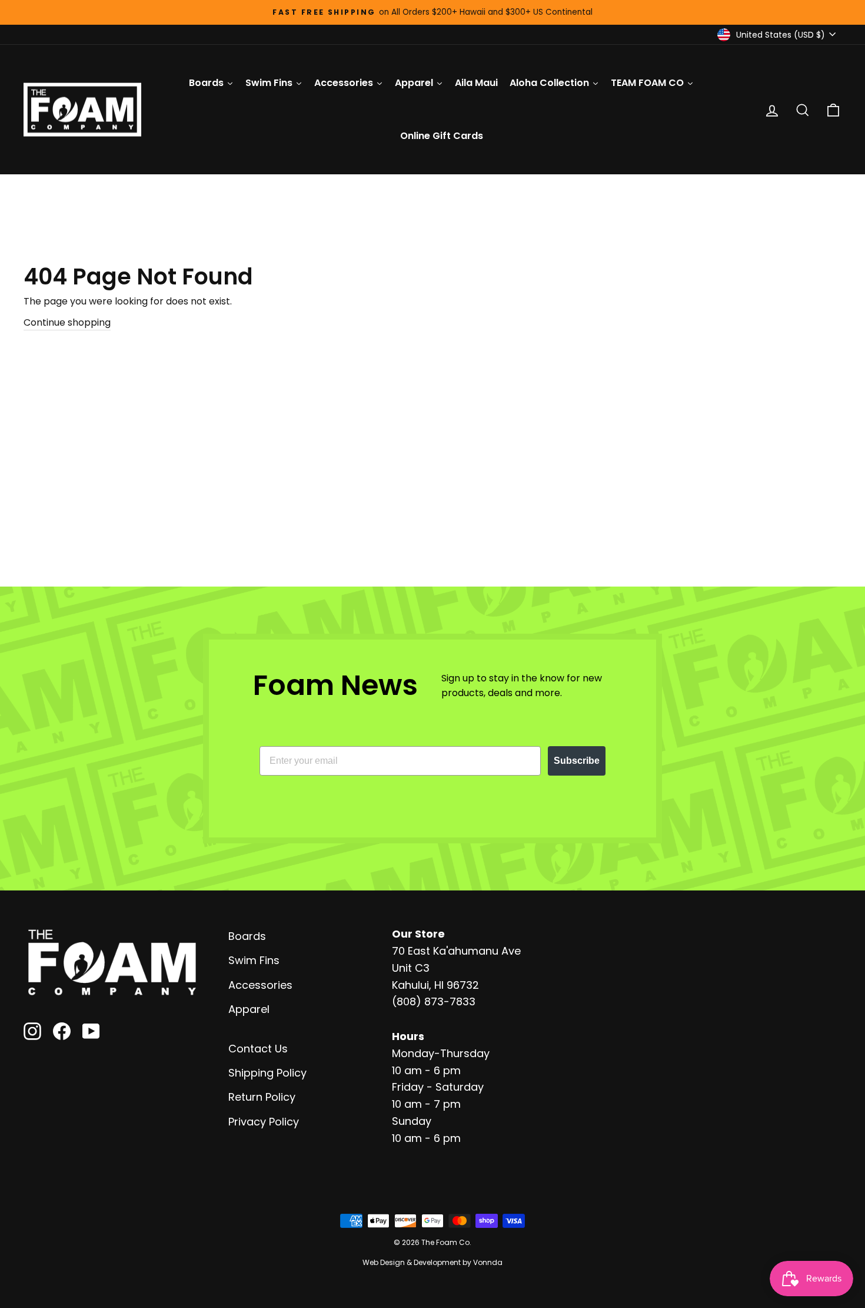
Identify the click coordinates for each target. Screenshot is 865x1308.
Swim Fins (254, 960)
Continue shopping (67, 322)
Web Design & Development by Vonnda (432, 1262)
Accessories (260, 985)
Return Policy (261, 1097)
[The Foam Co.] (112, 962)
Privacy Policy (263, 1121)
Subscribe (577, 761)
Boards (247, 936)
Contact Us (258, 1048)
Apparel (249, 1009)
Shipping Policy (267, 1072)
